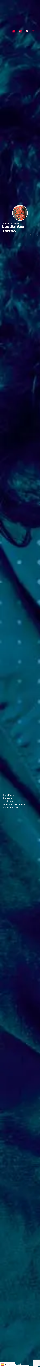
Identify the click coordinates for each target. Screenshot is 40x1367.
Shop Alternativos (11, 807)
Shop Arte (7, 798)
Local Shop (8, 801)
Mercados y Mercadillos (14, 804)
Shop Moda (8, 795)
